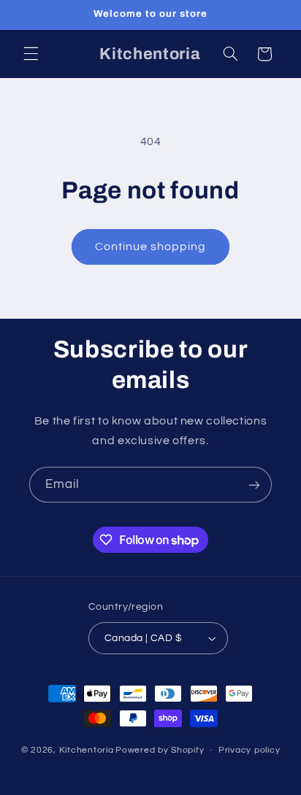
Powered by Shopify (159, 750)
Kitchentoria (86, 750)
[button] (30, 54)
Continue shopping (151, 246)
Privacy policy (249, 750)
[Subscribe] (254, 485)
